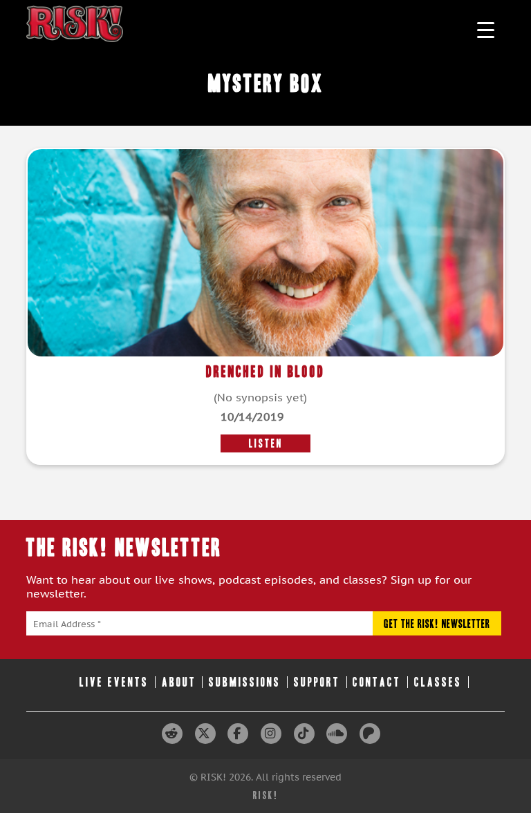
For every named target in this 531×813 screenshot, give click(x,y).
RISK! (266, 795)
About (179, 682)
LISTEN (266, 443)
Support (317, 682)
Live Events (114, 682)
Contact (377, 682)
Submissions (245, 682)
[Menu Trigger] (486, 29)
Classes (438, 682)
